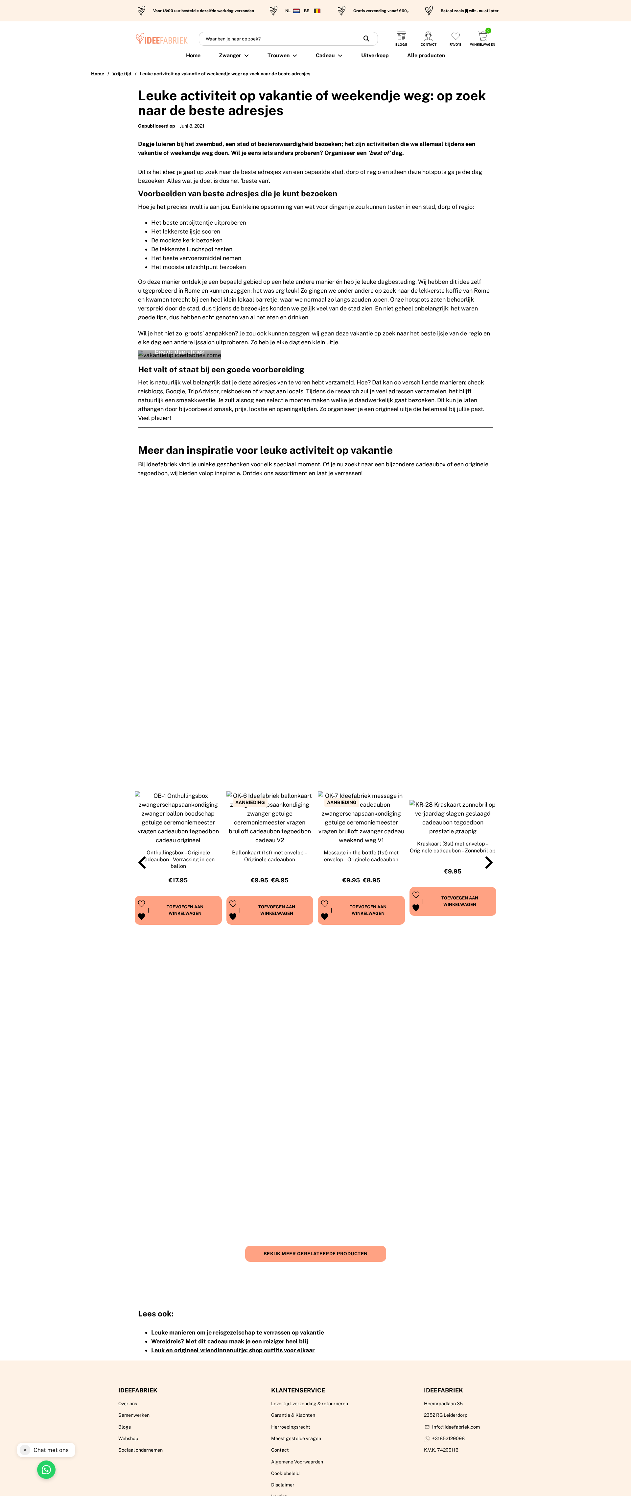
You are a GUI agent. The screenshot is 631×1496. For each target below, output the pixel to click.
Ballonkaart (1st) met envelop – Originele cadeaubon (269, 856)
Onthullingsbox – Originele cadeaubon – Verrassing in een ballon (178, 859)
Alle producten (426, 55)
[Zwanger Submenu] (246, 55)
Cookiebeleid (285, 1473)
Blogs (124, 1427)
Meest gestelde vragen (296, 1438)
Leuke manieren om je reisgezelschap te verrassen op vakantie (237, 1332)
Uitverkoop (375, 55)
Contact (280, 1450)
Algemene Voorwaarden (297, 1461)
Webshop (128, 1438)
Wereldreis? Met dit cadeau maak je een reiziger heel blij (229, 1341)
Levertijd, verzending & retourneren (309, 1403)
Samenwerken (134, 1415)
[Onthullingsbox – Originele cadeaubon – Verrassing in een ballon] (178, 818)
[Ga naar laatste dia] (143, 862)
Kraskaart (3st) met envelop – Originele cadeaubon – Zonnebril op (453, 847)
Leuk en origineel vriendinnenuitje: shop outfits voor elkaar (233, 1350)
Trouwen (279, 55)
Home (193, 55)
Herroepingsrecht (290, 1427)
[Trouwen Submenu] (294, 55)
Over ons (127, 1403)
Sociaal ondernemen (140, 1450)
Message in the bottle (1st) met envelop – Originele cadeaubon (361, 856)
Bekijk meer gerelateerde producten (316, 1253)
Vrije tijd (121, 73)
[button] (185, 910)
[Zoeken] (366, 38)
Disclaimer (282, 1484)
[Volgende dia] (488, 862)
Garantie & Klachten (293, 1415)
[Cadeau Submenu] (340, 55)
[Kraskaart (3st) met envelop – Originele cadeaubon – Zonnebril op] (453, 818)
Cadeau (325, 55)
